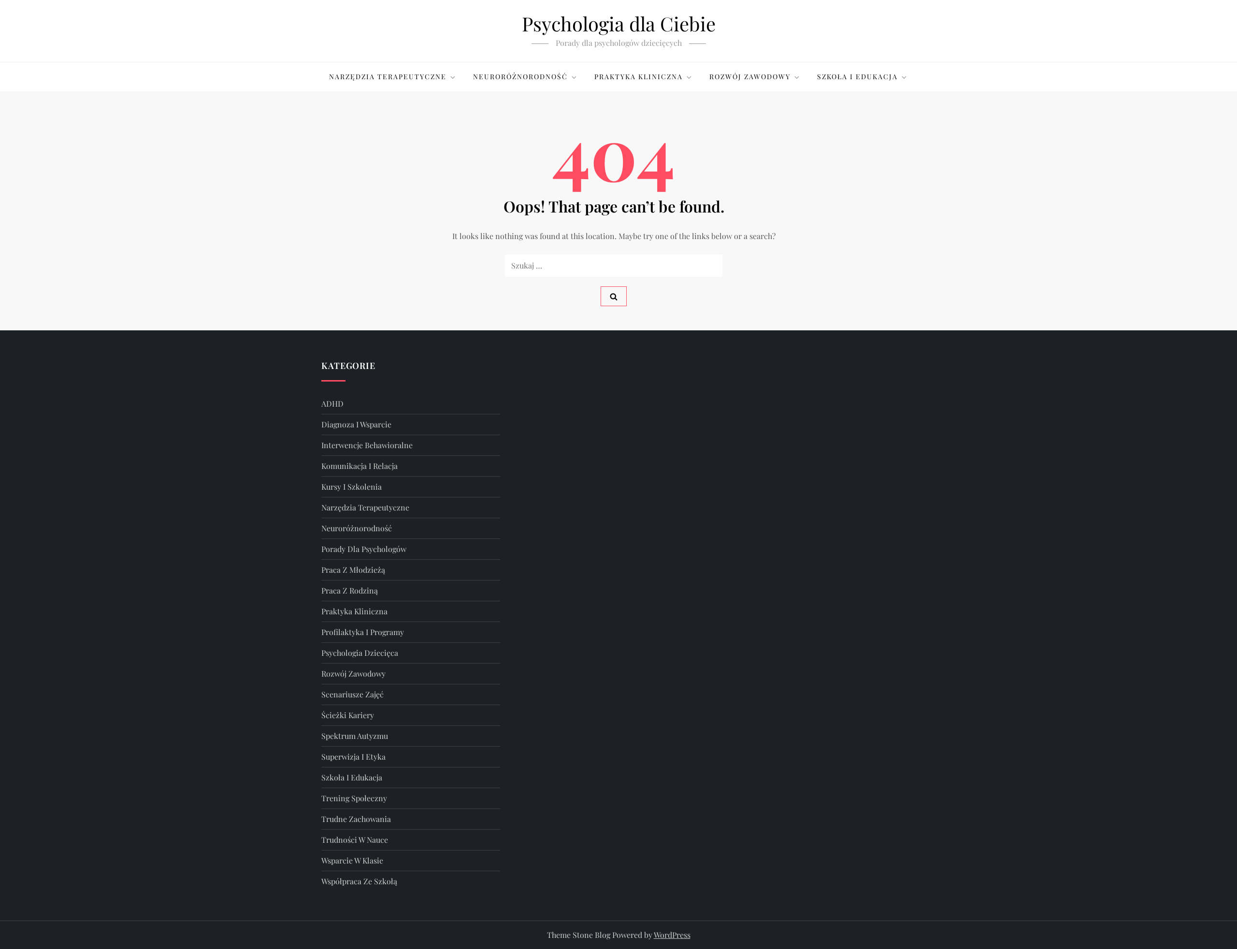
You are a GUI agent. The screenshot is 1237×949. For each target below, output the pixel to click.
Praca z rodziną (349, 590)
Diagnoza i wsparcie (356, 424)
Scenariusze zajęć (352, 694)
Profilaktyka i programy (362, 632)
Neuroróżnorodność (520, 76)
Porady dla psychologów (363, 549)
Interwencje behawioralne (367, 445)
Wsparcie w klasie (352, 860)
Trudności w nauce (354, 840)
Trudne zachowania (356, 819)
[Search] (614, 296)
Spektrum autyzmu (354, 736)
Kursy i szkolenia (351, 487)
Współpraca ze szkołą (359, 881)
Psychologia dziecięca (359, 653)
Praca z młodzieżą (353, 570)
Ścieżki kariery (347, 715)
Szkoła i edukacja (857, 76)
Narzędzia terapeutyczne (387, 76)
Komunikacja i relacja (359, 466)
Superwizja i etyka (353, 756)
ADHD (332, 403)
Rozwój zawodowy (750, 76)
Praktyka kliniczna (638, 76)
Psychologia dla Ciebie (619, 23)
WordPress (672, 935)
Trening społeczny (354, 798)
